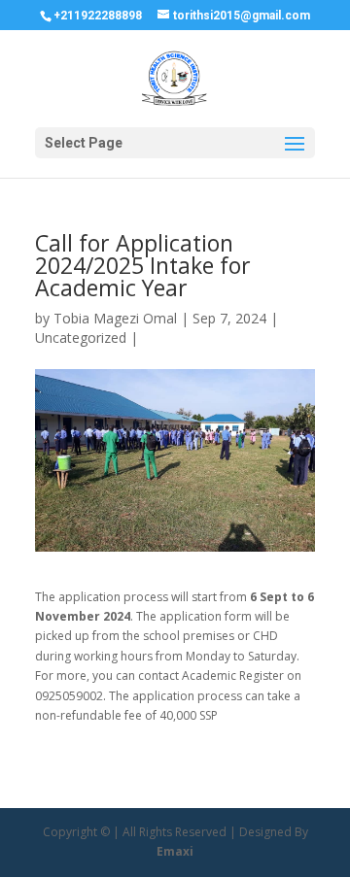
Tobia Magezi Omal (115, 318)
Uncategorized (80, 337)
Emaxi (175, 851)
